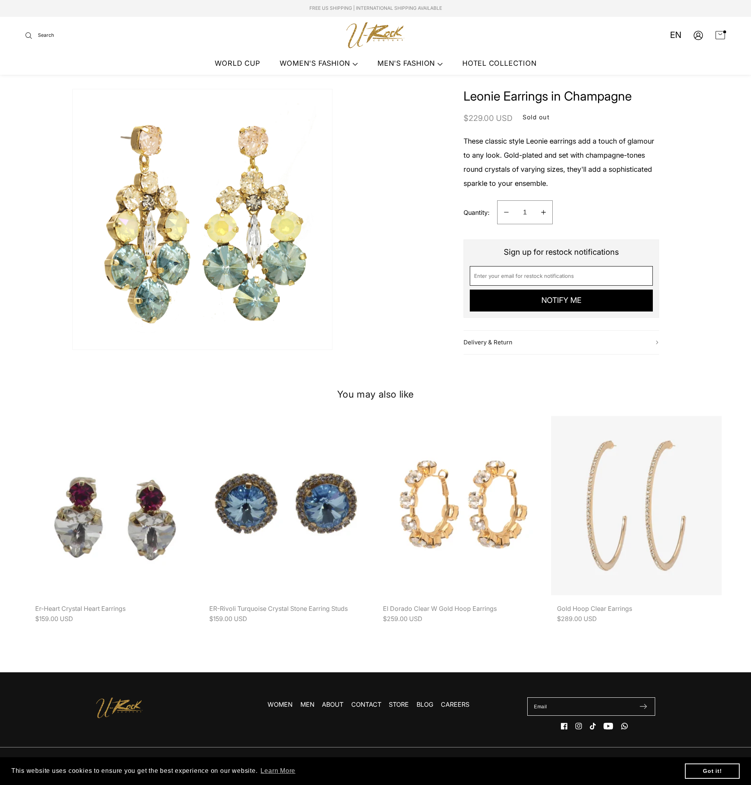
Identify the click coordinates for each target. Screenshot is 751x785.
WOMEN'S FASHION (316, 63)
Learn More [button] (278, 770)
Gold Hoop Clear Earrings (594, 608)
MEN (307, 704)
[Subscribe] (643, 707)
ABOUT (332, 704)
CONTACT (366, 704)
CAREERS (455, 704)
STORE (399, 704)
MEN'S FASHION (407, 63)
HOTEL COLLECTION (499, 63)
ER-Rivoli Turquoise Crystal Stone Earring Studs (278, 608)
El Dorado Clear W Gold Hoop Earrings (440, 608)
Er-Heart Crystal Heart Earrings (80, 608)
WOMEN (280, 704)
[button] (39, 35)
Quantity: (476, 212)
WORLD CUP (237, 63)
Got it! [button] (712, 771)
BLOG (425, 704)
